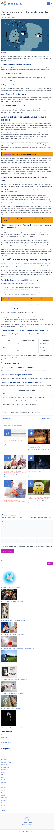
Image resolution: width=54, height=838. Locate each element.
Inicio (2, 734)
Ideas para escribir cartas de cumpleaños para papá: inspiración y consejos (14, 501)
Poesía (3, 795)
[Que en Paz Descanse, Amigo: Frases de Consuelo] (9, 672)
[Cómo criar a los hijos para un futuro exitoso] (9, 594)
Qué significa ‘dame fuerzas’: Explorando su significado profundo (17, 648)
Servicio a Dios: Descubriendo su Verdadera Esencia (14, 664)
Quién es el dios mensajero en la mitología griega (13, 620)
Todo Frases (14, 3)
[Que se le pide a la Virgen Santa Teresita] (9, 701)
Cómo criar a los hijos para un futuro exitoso (12, 601)
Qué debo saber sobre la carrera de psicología (12, 634)
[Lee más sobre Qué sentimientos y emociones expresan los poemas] (39, 436)
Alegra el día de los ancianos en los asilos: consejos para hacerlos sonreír (15, 471)
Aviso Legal (4, 737)
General (3, 777)
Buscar (3, 560)
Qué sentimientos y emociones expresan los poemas (36, 446)
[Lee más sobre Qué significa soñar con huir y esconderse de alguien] (39, 462)
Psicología (4, 797)
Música (3, 790)
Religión (3, 802)
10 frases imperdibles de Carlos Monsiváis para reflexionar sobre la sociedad (14, 440)
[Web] (44, 541)
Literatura (3, 785)
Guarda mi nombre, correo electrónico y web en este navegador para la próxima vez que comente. (27, 546)
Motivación (4, 787)
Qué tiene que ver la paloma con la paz (11, 587)
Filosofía (3, 774)
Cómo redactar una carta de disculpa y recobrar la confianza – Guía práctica (39, 497)
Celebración (4, 759)
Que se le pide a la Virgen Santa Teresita (11, 708)
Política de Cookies (6, 742)
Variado (14, 17)
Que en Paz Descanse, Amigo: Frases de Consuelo (14, 679)
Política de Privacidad (6, 745)
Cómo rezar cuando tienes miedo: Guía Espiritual (13, 727)
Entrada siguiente (47, 418)
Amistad (3, 752)
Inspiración (4, 782)
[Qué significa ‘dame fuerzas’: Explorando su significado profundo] (9, 641)
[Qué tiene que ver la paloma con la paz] (9, 578)
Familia (3, 772)
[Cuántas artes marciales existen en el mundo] (9, 686)
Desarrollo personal (6, 762)
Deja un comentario (8, 444)
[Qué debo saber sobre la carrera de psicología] (9, 627)
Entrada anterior (6, 418)
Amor (2, 754)
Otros (2, 792)
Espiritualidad (4, 769)
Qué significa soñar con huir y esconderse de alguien (36, 472)
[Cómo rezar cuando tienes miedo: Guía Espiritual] (8, 718)
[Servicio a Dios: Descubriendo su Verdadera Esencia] (9, 656)
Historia (3, 780)
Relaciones (4, 800)
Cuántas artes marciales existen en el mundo (12, 693)
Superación (4, 807)
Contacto (3, 739)
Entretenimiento (5, 767)
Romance (3, 805)
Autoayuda (4, 757)
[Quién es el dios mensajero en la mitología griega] (5, 611)
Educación (4, 764)
